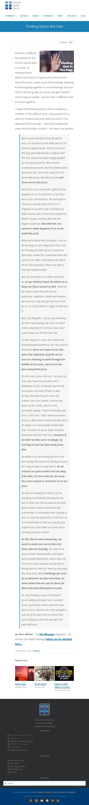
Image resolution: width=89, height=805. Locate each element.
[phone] (58, 800)
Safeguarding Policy (17, 760)
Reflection (36, 651)
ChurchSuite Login (16, 769)
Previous (63, 42)
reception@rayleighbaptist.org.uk (21, 741)
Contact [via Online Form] (18, 750)
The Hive (48, 792)
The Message (46, 634)
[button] (16, 678)
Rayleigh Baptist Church (23, 792)
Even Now (40, 684)
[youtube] (42, 800)
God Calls (20, 684)
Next (70, 42)
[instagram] (36, 800)
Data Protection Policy (17, 766)
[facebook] (31, 800)
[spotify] (47, 800)
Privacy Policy (15, 763)
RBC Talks (13, 772)
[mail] (52, 800)
